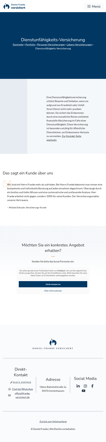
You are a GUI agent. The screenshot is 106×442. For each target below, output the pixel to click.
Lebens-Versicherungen (79, 44)
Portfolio (30, 44)
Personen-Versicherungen (51, 44)
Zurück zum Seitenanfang (53, 421)
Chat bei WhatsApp (22, 389)
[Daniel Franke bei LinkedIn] (78, 386)
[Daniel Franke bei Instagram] (85, 386)
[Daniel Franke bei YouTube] (83, 391)
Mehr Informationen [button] (53, 291)
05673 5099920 (22, 382)
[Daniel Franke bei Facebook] (92, 386)
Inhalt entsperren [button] (53, 284)
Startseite (18, 44)
